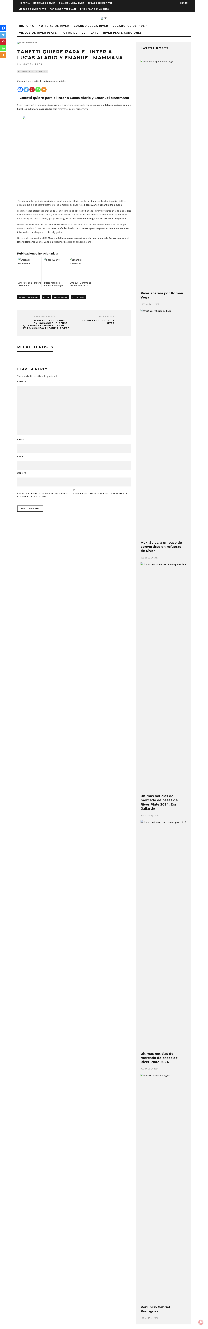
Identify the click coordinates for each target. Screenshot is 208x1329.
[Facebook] (20, 87)
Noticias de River (44, 3)
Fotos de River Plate (63, 9)
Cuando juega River (71, 3)
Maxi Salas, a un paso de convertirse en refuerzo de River (161, 547)
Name (20, 439)
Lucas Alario (61, 297)
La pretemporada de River (98, 322)
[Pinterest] (32, 87)
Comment (22, 382)
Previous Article (44, 317)
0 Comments (41, 71)
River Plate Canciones (94, 9)
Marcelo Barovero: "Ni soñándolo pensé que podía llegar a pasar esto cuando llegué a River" (46, 324)
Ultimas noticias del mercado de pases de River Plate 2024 (159, 1058)
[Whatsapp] (38, 87)
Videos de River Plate (32, 9)
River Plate (78, 297)
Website (21, 473)
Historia (24, 3)
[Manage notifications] (200, 1322)
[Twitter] (26, 87)
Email (21, 456)
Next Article (107, 317)
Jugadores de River (100, 3)
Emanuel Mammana (28, 297)
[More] (44, 87)
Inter (46, 297)
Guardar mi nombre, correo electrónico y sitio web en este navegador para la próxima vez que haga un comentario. (72, 495)
